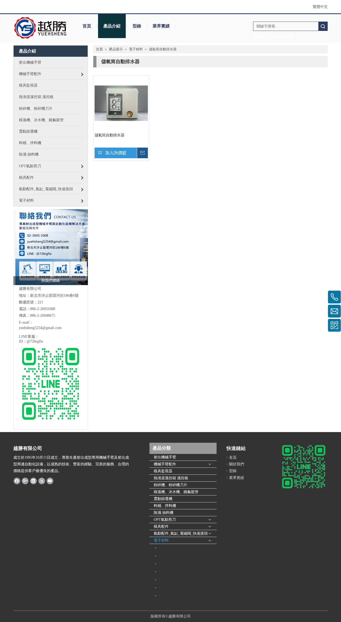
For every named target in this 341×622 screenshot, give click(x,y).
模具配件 (161, 527)
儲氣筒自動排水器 (109, 135)
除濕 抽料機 (163, 513)
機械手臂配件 (165, 464)
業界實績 (161, 26)
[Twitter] (41, 480)
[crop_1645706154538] (40, 28)
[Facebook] (17, 480)
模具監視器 (163, 471)
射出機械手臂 (165, 457)
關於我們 (236, 464)
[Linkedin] (33, 480)
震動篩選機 (163, 499)
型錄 (137, 26)
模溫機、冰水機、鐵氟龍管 (176, 492)
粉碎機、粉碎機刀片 (170, 485)
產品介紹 (111, 26)
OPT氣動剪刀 (165, 520)
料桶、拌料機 (165, 506)
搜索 (322, 26)
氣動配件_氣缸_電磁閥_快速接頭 (181, 533)
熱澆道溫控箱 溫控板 (171, 478)
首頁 (87, 26)
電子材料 (161, 540)
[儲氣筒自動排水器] (121, 103)
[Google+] (25, 480)
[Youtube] (50, 480)
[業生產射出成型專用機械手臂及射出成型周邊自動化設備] (50, 247)
